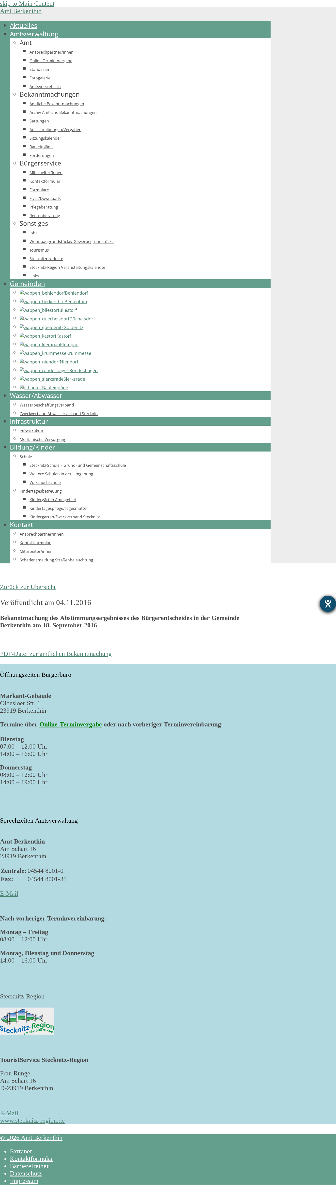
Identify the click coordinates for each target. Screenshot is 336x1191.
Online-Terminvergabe (70, 724)
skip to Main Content (27, 3)
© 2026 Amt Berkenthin (31, 1137)
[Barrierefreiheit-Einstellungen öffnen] (328, 604)
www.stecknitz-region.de (32, 1120)
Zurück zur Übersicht (28, 586)
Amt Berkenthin (21, 11)
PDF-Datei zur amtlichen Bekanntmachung (56, 653)
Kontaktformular (31, 1158)
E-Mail (9, 893)
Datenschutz (26, 1173)
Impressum (24, 1180)
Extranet (21, 1151)
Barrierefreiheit (30, 1166)
